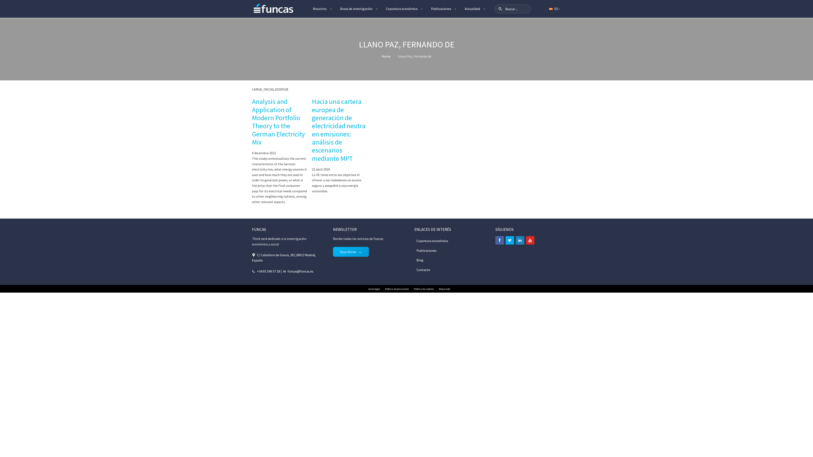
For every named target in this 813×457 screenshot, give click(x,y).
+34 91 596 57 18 (268, 271)
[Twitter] (510, 240)
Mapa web (444, 288)
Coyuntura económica (402, 9)
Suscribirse (348, 252)
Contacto (423, 270)
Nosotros (320, 9)
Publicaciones (441, 9)
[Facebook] (499, 240)
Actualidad (472, 9)
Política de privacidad (397, 288)
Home (386, 56)
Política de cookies (424, 288)
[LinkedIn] (520, 240)
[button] (500, 9)
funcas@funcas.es (300, 271)
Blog (419, 260)
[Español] (554, 8)
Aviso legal (374, 288)
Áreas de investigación (356, 9)
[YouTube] (530, 240)
